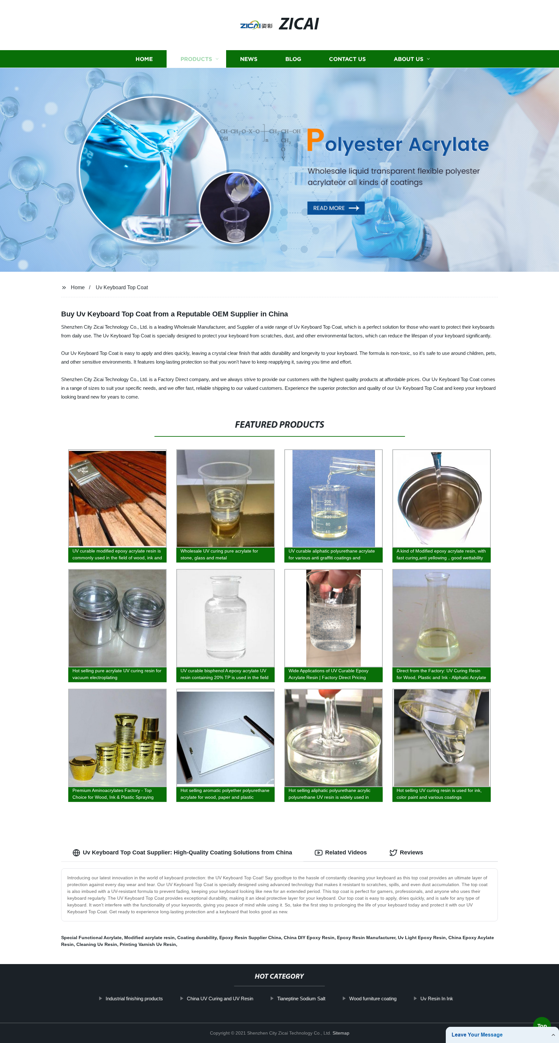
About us (408, 59)
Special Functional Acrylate (91, 937)
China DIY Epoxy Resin (309, 937)
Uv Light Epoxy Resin (422, 937)
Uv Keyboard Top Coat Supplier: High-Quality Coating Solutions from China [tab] (187, 852)
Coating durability (197, 937)
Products (196, 59)
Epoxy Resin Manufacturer (366, 937)
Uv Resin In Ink (437, 998)
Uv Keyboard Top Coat (122, 287)
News (249, 59)
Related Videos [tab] (346, 852)
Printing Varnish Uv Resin (148, 944)
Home (144, 59)
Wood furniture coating (373, 998)
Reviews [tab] (411, 852)
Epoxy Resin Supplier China (250, 937)
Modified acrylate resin (149, 937)
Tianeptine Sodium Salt (301, 998)
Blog (293, 59)
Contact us (347, 59)
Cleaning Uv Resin (96, 944)
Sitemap (341, 1033)
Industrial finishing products (134, 998)
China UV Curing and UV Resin (220, 998)
